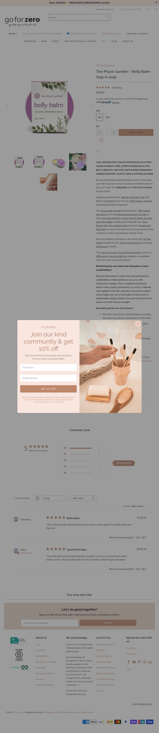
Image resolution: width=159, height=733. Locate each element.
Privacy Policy (58, 402)
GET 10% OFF (48, 388)
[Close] (138, 323)
